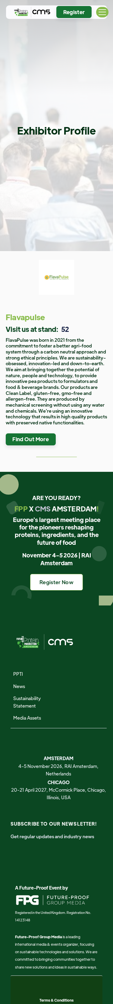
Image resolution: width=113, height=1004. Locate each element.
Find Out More (30, 439)
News (19, 686)
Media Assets (27, 717)
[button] (102, 12)
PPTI (18, 674)
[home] (31, 12)
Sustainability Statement (27, 701)
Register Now (56, 582)
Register (74, 12)
